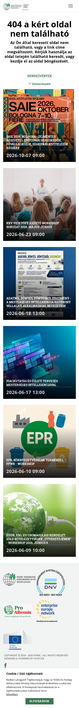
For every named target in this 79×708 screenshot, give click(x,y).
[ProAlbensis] (17, 611)
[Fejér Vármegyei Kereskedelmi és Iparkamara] (16, 7)
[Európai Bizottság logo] (17, 639)
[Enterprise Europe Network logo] (46, 611)
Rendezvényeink (41, 84)
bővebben (12, 694)
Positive (39, 658)
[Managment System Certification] (50, 582)
